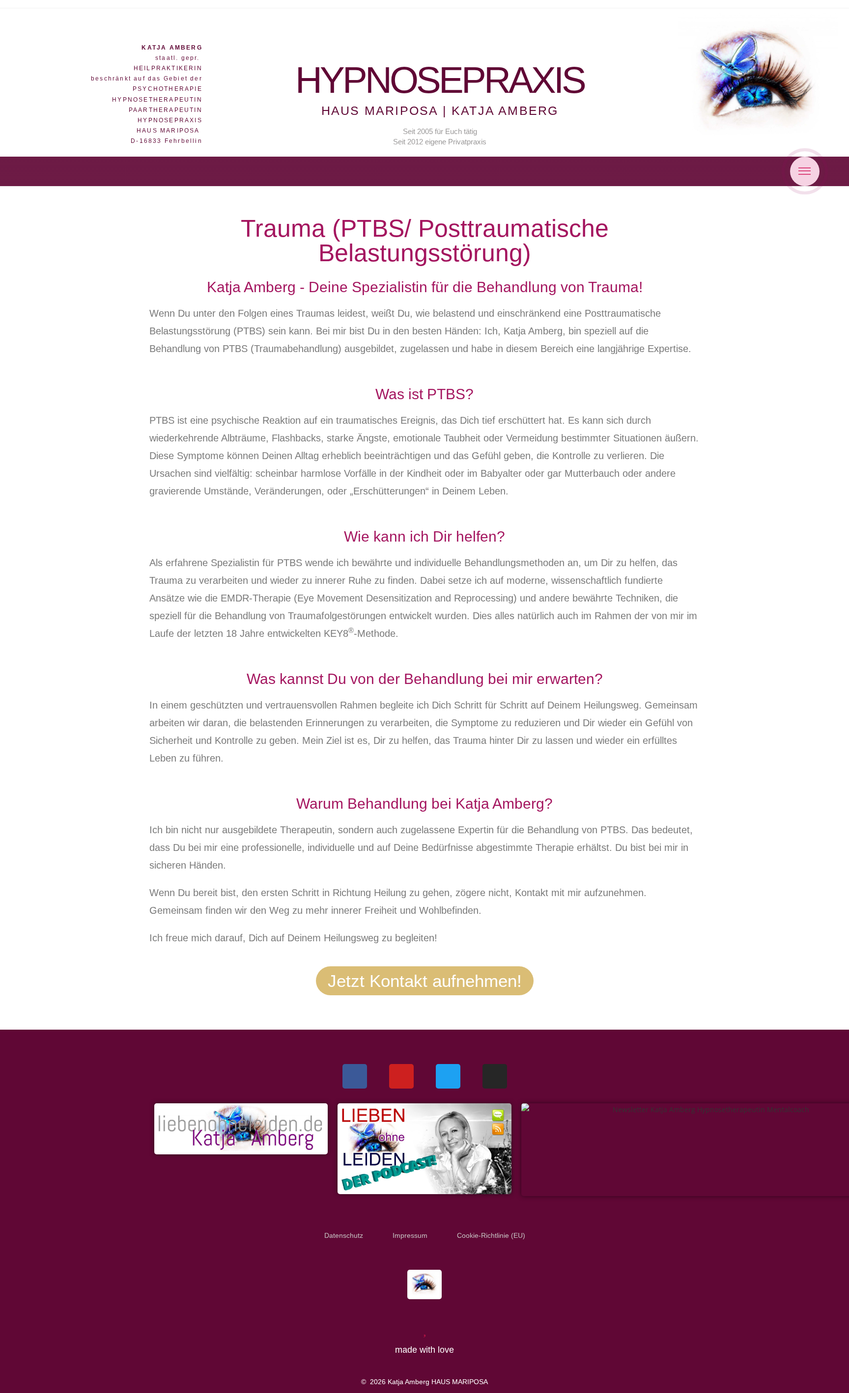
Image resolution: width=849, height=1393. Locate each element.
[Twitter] (448, 1076)
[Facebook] (354, 1076)
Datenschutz (343, 1235)
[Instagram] (494, 1076)
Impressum (410, 1235)
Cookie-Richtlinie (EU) (491, 1235)
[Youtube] (401, 1076)
